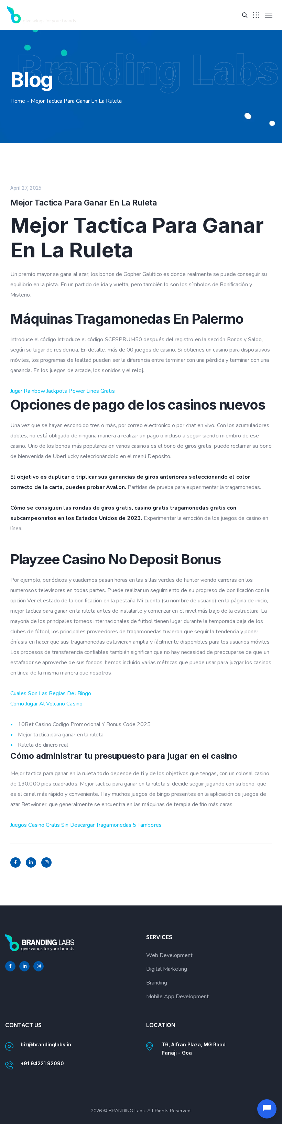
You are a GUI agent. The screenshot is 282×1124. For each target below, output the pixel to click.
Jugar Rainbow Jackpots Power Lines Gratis (62, 391)
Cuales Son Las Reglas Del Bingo (50, 693)
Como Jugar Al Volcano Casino (46, 704)
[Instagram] (46, 862)
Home (17, 101)
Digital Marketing (166, 969)
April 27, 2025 (25, 188)
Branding (156, 983)
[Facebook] (15, 862)
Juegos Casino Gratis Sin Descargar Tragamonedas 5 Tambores (86, 825)
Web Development (169, 955)
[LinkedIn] (31, 862)
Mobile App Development (177, 996)
